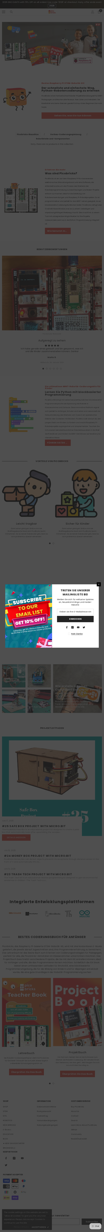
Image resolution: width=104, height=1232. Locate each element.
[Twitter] (84, 627)
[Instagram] (72, 627)
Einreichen (75, 619)
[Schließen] (99, 584)
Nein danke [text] (77, 633)
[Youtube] (78, 627)
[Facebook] (67, 627)
